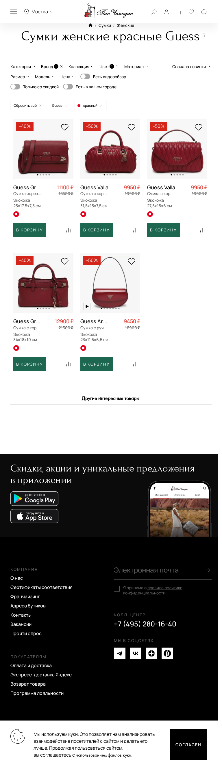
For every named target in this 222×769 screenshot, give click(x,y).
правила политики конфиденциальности (152, 590)
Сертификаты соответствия (41, 587)
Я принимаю (152, 590)
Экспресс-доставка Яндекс (41, 674)
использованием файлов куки (103, 755)
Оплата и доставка (31, 665)
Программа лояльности (37, 693)
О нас (16, 578)
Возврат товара (28, 684)
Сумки (105, 25)
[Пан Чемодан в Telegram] (119, 653)
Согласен (188, 744)
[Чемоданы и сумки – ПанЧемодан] (109, 10)
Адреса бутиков (28, 606)
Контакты (21, 615)
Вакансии (21, 624)
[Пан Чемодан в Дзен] (151, 653)
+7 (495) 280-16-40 (145, 623)
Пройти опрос (26, 633)
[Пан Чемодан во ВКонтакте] (135, 653)
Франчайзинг (25, 596)
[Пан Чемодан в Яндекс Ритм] (167, 653)
